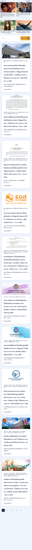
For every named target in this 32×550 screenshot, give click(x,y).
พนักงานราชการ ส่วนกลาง (21, 158)
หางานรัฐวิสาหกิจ (15, 60)
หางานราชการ (15, 160)
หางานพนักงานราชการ (20, 112)
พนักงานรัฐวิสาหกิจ (7, 60)
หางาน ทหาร (9, 251)
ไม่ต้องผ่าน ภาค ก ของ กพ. (13, 113)
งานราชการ (6, 112)
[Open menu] (3, 38)
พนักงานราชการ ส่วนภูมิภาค (9, 474)
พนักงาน (10, 431)
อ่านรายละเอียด (8, 89)
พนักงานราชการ (12, 112)
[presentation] (16, 51)
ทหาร (10, 250)
